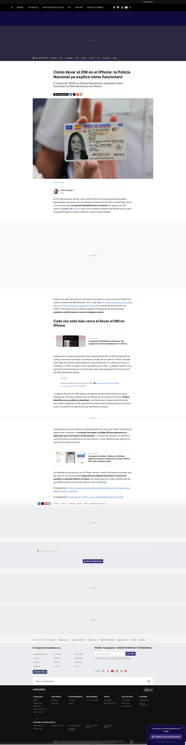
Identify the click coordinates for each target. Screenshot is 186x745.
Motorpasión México (108, 726)
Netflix (84, 58)
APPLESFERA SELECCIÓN (53, 7)
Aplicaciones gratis (99, 503)
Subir (147, 690)
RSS (121, 670)
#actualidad (100, 383)
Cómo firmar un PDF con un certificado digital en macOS (96, 497)
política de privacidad (124, 658)
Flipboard (118, 7)
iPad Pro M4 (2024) (107, 640)
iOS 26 (77, 666)
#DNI (79, 383)
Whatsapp (69, 58)
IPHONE (20, 7)
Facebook (70, 94)
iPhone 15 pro (92, 640)
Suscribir (130, 654)
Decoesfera (125, 703)
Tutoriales (72, 503)
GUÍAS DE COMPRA (95, 7)
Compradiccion (127, 706)
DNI (80, 503)
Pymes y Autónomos (143, 704)
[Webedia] (148, 1)
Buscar (149, 681)
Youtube (126, 7)
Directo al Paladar (92, 700)
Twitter (130, 7)
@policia (63, 378)
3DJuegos (54, 700)
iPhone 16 (52, 640)
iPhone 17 (57, 666)
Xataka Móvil (37, 703)
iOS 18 (134, 640)
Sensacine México (75, 725)
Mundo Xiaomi (38, 712)
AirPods (36, 658)
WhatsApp (78, 662)
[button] (67, 190)
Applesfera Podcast (40, 654)
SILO (61, 58)
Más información (109, 743)
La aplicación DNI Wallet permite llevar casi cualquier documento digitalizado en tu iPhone (107, 342)
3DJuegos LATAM (57, 725)
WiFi (77, 58)
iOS (98, 58)
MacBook (36, 666)
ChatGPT (54, 58)
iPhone (91, 58)
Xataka (35, 700)
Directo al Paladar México (92, 726)
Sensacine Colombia (72, 729)
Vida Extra (54, 703)
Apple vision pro (122, 640)
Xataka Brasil (37, 728)
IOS (69, 7)
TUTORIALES (33, 7)
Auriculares (106, 58)
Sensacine (72, 700)
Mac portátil (79, 654)
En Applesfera (92, 338)
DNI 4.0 (76, 208)
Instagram (122, 7)
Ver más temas (40, 672)
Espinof (71, 703)
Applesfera (37, 706)
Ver (94, 561)
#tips (106, 383)
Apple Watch (79, 658)
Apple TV (57, 658)
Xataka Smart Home (39, 709)
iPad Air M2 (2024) (78, 640)
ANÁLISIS (79, 7)
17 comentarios (62, 94)
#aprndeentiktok (113, 383)
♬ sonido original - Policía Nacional (73, 386)
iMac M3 (142, 640)
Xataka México (38, 725)
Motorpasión (108, 700)
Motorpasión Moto (110, 703)
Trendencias (126, 700)
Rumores (36, 662)
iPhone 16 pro (63, 640)
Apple (115, 58)
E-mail (81, 94)
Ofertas (56, 662)
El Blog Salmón (144, 700)
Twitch (114, 7)
